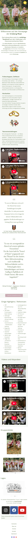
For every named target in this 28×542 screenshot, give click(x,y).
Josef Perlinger (18, 501)
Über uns (14, 526)
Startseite (14, 524)
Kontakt (14, 531)
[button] (2, 443)
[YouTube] (16, 537)
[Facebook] (11, 537)
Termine (14, 529)
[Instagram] (14, 537)
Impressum (14, 534)
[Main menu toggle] (25, 2)
